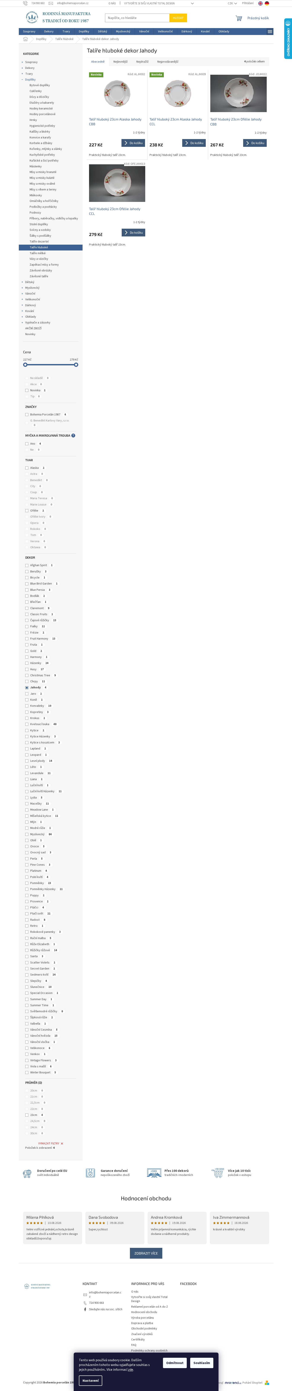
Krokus (37, 718)
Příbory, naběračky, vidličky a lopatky (54, 218)
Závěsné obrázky (41, 270)
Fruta (36, 645)
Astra (36, 474)
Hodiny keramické (41, 108)
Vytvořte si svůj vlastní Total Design (149, 3)
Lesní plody (41, 761)
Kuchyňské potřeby (42, 155)
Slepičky (38, 981)
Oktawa (38, 547)
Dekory (30, 68)
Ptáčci (37, 907)
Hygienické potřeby (42, 126)
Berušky (38, 571)
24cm (36, 1127)
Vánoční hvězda (43, 1036)
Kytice (37, 730)
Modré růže (40, 828)
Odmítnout (174, 1363)
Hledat (178, 18)
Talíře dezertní (39, 241)
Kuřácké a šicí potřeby (44, 160)
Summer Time (42, 1005)
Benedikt (39, 480)
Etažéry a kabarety (42, 103)
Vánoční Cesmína (43, 1030)
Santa (36, 956)
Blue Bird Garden (43, 583)
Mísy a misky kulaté (42, 178)
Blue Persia (40, 590)
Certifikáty (138, 1339)
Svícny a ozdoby (40, 230)
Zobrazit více (146, 1253)
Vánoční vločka (42, 1042)
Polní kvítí (39, 877)
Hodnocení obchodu (146, 1198)
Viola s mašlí (40, 1066)
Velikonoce (40, 1048)
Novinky (30, 334)
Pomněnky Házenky (46, 889)
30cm (36, 1133)
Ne (34, 450)
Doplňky (30, 80)
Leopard (38, 755)
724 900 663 (96, 1303)
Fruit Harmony (42, 639)
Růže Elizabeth (42, 944)
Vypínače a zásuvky (37, 322)
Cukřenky (36, 91)
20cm (36, 1090)
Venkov (37, 1054)
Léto (36, 767)
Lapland (38, 748)
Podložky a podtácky (43, 207)
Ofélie (37, 511)
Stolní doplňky (39, 224)
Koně (36, 700)
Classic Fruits (41, 614)
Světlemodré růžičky (46, 1011)
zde (130, 1369)
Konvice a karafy (40, 137)
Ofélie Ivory (40, 517)
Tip (35, 396)
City (35, 486)
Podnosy (35, 213)
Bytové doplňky (40, 85)
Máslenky (36, 166)
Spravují (218, 1382)
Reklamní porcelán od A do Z (149, 1307)
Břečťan (38, 602)
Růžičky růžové (43, 950)
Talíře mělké (38, 253)
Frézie (37, 633)
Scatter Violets (42, 962)
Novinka (37, 390)
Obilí (36, 840)
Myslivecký (32, 288)
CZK (230, 3)
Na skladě (39, 378)
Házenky (39, 663)
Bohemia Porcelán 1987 (48, 414)
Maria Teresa (41, 498)
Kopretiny (39, 712)
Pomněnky (40, 883)
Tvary (29, 74)
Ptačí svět (40, 913)
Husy (37, 669)
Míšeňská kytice (44, 816)
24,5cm (37, 1121)
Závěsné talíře (39, 276)
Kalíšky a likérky (40, 132)
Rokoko (38, 529)
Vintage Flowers (43, 1060)
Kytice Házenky (43, 736)
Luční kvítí (39, 785)
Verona (37, 541)
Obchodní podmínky (144, 1328)
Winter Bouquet (43, 1072)
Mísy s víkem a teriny (43, 189)
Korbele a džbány (41, 143)
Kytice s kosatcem (45, 742)
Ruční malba (40, 938)
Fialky (37, 626)
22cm (36, 1109)
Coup (36, 492)
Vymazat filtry (48, 1143)
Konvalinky (40, 706)
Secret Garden (42, 968)
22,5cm (37, 1103)
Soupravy (31, 62)
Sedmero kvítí (43, 975)
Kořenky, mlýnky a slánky (46, 149)
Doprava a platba (142, 1323)
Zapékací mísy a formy (44, 265)
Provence (39, 901)
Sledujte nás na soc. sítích (105, 1309)
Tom (36, 535)
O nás (112, 3)
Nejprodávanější (167, 62)
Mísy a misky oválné (42, 184)
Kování (29, 311)
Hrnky (33, 120)
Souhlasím (201, 1363)
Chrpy (37, 681)
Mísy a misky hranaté (43, 172)
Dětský (29, 282)
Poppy (37, 895)
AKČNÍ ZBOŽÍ (33, 328)
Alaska (37, 468)
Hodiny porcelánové (43, 114)
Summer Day (41, 999)
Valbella (38, 1024)
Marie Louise (41, 504)
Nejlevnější (120, 62)
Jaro (36, 694)
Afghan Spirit (41, 565)
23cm (36, 1115)
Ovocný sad (40, 852)
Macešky (39, 804)
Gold (36, 651)
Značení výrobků (142, 1334)
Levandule (40, 773)
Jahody (38, 687)
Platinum (38, 871)
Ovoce (37, 846)
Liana (36, 779)
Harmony (38, 657)
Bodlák (37, 596)
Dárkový (30, 305)
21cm (36, 1097)
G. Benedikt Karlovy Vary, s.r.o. (50, 422)
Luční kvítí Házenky (46, 791)
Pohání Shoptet (253, 1383)
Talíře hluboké (39, 247)
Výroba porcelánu (142, 1318)
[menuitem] (29, 31)
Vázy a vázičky (39, 259)
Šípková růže (41, 1017)
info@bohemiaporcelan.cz (105, 1294)
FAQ (133, 1345)
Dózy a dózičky (39, 97)
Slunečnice (40, 987)
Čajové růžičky (43, 620)
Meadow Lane (42, 810)
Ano (35, 444)
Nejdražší (142, 62)
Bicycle (37, 577)
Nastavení (91, 1380)
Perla (36, 859)
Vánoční (30, 294)
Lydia (36, 797)
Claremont (39, 608)
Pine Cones (40, 865)
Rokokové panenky (45, 932)
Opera (37, 523)
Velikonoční (32, 299)
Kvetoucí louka (43, 724)
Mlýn (36, 822)
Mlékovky (36, 195)
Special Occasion (44, 993)
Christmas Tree (43, 675)
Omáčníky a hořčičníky (44, 201)
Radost (37, 920)
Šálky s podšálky (40, 236)
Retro (36, 926)
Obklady (30, 317)
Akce (36, 384)
